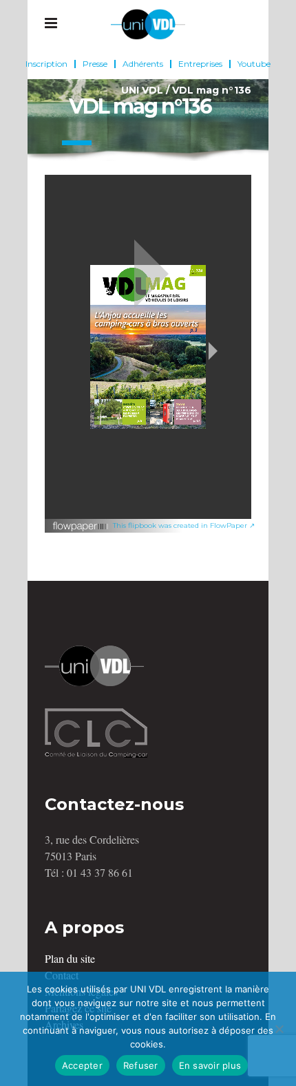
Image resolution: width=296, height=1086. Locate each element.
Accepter (82, 1065)
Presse (95, 64)
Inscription (46, 64)
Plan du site (70, 958)
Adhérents (143, 64)
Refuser (140, 1065)
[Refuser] (279, 1029)
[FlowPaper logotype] (80, 528)
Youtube (254, 64)
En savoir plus (210, 1065)
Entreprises (200, 64)
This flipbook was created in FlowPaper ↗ (184, 525)
